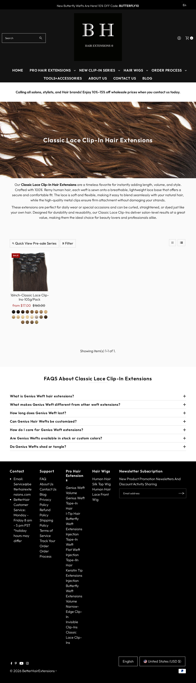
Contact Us (124, 78)
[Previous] (7, 92)
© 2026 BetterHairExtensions (32, 671)
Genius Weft (75, 487)
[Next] (189, 92)
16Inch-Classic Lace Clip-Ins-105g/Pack (30, 297)
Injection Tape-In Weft (72, 539)
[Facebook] (11, 663)
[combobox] (24, 38)
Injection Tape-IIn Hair (72, 560)
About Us (97, 78)
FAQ (43, 479)
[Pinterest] (16, 663)
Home (17, 70)
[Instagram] (27, 663)
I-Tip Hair (73, 513)
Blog (147, 78)
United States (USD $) (164, 661)
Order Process (167, 70)
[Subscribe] (181, 493)
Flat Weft (73, 549)
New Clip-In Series (97, 70)
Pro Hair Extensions (50, 70)
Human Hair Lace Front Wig (101, 494)
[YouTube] (21, 663)
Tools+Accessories (63, 78)
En (184, 5)
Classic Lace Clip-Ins (74, 637)
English (128, 661)
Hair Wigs (133, 70)
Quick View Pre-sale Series (35, 243)
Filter (69, 243)
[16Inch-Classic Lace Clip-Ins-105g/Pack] (30, 271)
